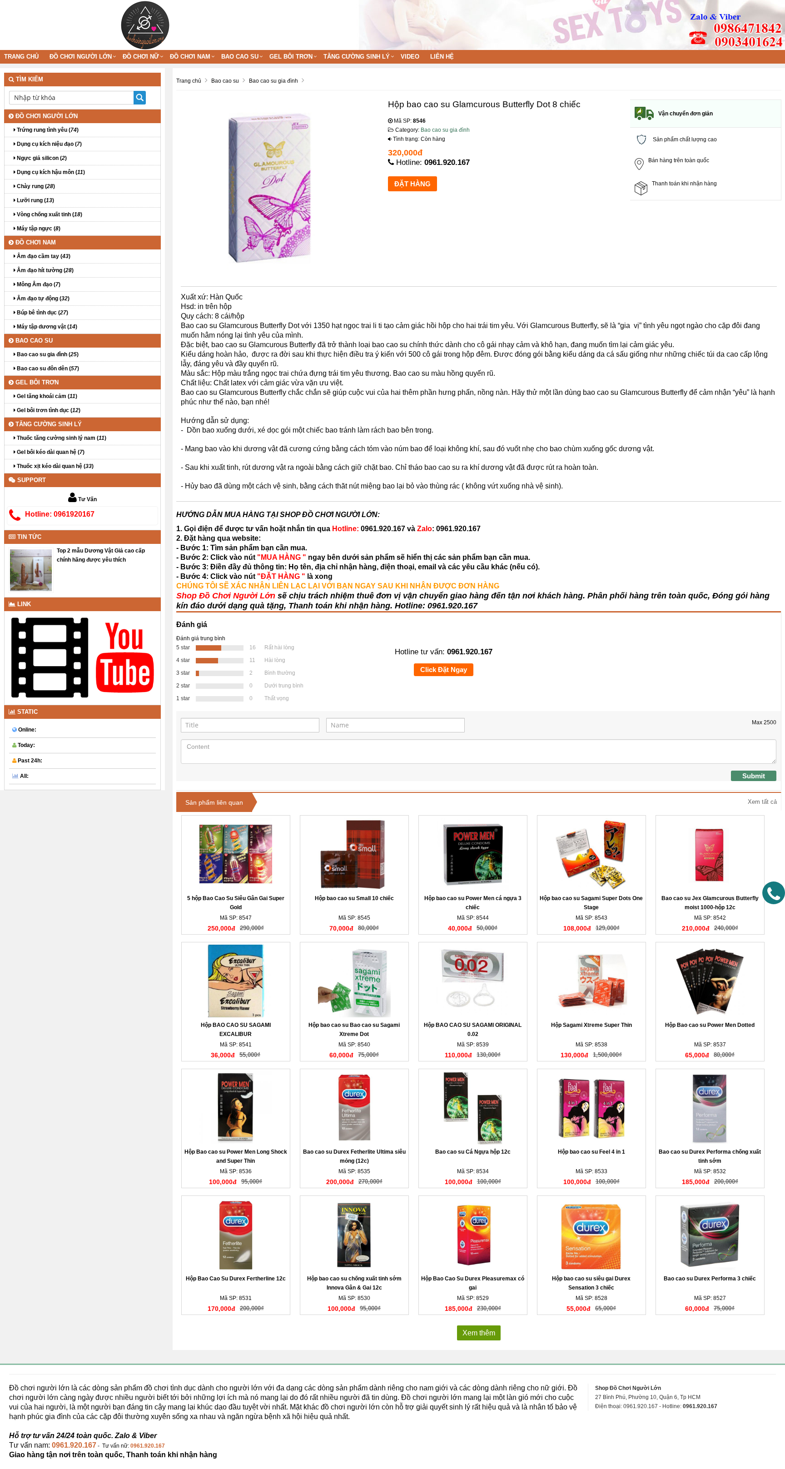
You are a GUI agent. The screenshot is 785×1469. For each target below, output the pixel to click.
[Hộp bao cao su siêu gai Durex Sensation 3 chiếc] (591, 1234)
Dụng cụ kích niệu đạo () (48, 144)
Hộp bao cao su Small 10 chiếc (354, 898)
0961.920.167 (447, 162)
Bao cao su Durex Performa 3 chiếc (710, 1278)
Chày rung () (35, 186)
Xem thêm (478, 1333)
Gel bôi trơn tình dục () (47, 410)
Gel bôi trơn (291, 56)
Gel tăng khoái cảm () (46, 396)
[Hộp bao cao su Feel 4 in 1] (591, 1107)
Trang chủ (21, 56)
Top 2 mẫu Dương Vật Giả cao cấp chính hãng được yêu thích (101, 555)
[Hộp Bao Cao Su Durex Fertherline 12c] (236, 1234)
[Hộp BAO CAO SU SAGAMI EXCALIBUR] (236, 981)
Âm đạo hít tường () (44, 270)
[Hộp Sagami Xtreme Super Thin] (591, 981)
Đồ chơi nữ (141, 56)
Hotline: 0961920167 (59, 514)
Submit (753, 776)
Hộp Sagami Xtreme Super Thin (591, 1025)
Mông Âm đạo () (37, 284)
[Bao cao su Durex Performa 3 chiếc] (710, 1234)
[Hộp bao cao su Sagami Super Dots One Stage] (591, 854)
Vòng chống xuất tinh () (48, 214)
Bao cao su (239, 56)
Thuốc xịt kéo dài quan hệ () (54, 466)
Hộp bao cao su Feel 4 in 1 (591, 1152)
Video (410, 56)
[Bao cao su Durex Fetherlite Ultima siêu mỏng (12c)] (354, 1107)
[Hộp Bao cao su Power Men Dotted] (710, 981)
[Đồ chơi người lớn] (145, 24)
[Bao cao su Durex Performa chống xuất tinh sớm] (710, 1107)
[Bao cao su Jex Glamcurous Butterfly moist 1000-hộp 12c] (710, 854)
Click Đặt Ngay (443, 669)
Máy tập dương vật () (46, 327)
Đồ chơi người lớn (81, 56)
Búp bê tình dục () (41, 312)
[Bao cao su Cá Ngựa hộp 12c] (473, 1107)
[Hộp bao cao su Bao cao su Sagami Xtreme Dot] (354, 981)
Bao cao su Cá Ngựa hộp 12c (473, 1152)
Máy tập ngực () (37, 228)
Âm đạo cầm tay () (42, 256)
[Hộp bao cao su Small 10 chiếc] (354, 854)
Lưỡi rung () (34, 200)
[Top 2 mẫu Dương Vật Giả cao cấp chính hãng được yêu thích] (31, 570)
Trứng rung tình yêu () (47, 130)
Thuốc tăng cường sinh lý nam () (60, 438)
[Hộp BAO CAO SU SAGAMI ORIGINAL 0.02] (473, 981)
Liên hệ (442, 56)
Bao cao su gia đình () (47, 354)
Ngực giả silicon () (41, 158)
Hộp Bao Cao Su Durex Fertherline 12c (236, 1278)
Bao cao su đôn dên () (47, 368)
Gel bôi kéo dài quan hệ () (49, 452)
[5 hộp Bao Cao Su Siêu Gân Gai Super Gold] (236, 854)
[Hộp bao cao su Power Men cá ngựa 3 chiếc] (473, 854)
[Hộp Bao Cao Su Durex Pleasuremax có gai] (473, 1234)
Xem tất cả (762, 801)
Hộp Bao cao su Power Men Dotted (710, 1025)
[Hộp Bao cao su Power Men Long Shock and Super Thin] (236, 1107)
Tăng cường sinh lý (356, 56)
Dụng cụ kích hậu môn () (50, 172)
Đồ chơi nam (190, 56)
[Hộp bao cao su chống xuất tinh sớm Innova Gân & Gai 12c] (354, 1234)
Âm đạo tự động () (42, 298)
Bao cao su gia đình (445, 130)
